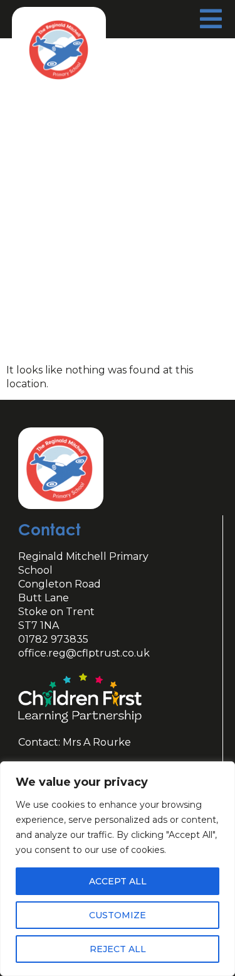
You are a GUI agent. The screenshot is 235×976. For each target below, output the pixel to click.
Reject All (118, 949)
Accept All (118, 881)
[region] (117, 868)
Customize (117, 915)
